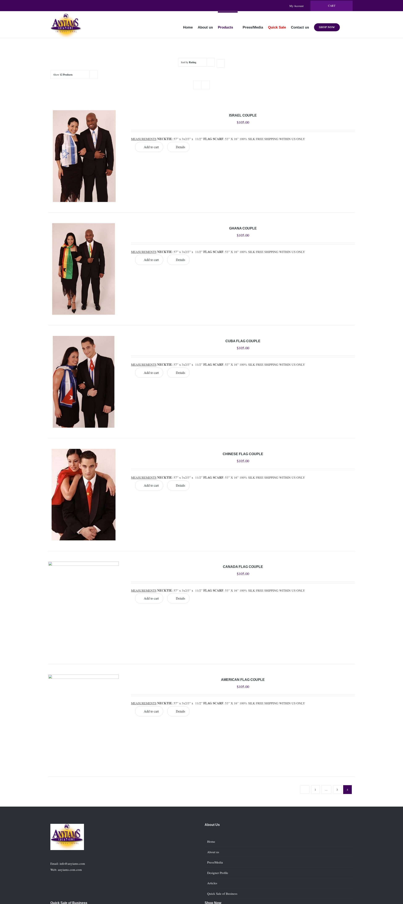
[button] (346, 24)
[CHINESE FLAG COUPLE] (83, 495)
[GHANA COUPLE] (83, 269)
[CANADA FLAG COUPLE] (83, 607)
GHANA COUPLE (243, 228)
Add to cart (151, 147)
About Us (212, 825)
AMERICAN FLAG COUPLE (243, 679)
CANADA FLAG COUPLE (243, 567)
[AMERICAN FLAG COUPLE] (83, 720)
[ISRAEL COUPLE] (83, 156)
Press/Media (215, 862)
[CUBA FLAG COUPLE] (83, 382)
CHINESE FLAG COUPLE (243, 454)
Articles (212, 883)
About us (213, 852)
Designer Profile (217, 873)
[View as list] (206, 85)
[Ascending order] (221, 63)
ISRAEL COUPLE (243, 115)
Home (211, 841)
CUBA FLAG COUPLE (242, 341)
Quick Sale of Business (222, 893)
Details (180, 147)
